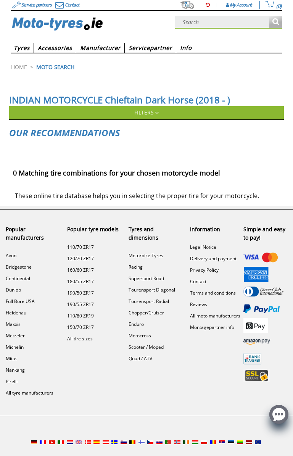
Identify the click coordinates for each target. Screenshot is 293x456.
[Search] (275, 22)
